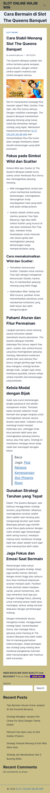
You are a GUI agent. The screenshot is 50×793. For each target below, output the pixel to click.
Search (7, 683)
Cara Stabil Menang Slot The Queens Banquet (24, 43)
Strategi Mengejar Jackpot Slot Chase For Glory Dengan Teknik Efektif (23, 720)
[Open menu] (44, 5)
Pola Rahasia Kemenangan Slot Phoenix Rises (24, 472)
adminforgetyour (16, 55)
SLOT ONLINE (12, 32)
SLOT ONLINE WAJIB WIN (29, 789)
